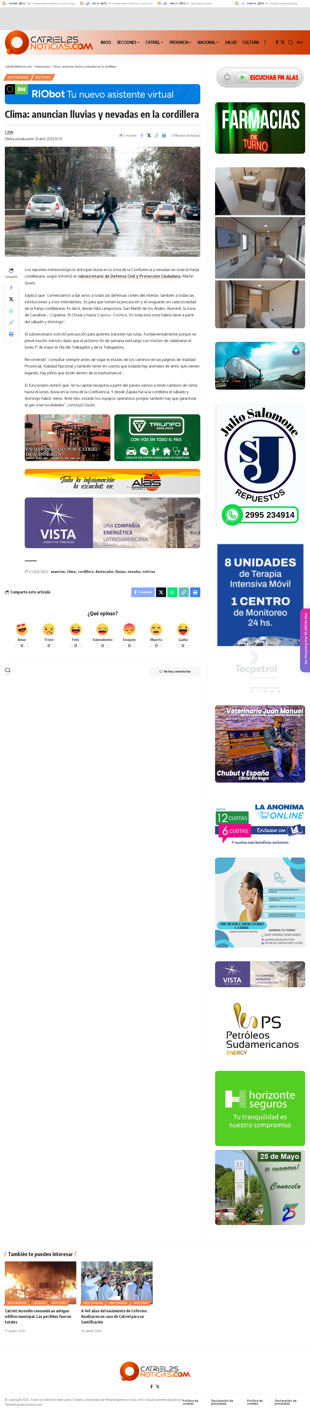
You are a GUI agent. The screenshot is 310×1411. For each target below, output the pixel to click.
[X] (282, 42)
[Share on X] (149, 135)
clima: (71, 571)
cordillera (85, 571)
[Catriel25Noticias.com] (49, 42)
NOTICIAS (43, 77)
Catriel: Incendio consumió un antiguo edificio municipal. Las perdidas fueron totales (38, 1316)
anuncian (58, 571)
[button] (265, 42)
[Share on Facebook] (141, 135)
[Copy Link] (156, 135)
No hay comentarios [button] (177, 671)
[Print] (164, 135)
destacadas (104, 571)
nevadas (134, 571)
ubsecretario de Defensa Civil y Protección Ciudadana (129, 276)
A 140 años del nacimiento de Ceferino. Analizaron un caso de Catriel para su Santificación (114, 1316)
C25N (9, 132)
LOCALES (39, 1302)
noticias (149, 571)
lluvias (121, 571)
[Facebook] (277, 42)
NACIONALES (119, 1302)
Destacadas (18, 77)
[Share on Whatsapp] (11, 311)
